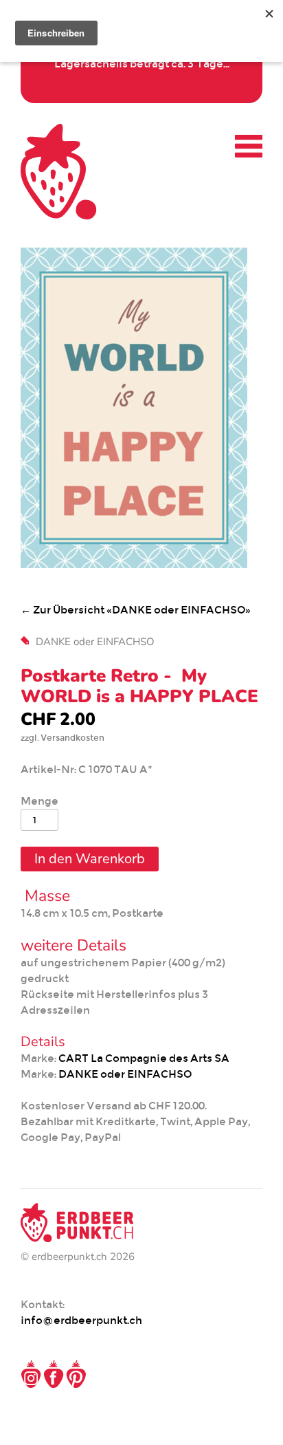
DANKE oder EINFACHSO (95, 642)
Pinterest (76, 1374)
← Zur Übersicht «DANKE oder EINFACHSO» (136, 609)
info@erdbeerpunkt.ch (81, 1320)
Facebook (53, 1374)
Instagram (31, 1374)
